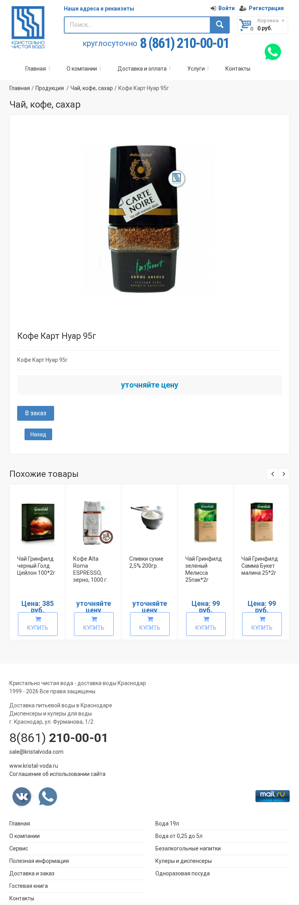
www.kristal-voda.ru (33, 766)
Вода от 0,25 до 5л (178, 836)
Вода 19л (167, 823)
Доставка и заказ (32, 873)
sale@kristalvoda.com (36, 752)
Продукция (49, 88)
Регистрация (266, 8)
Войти (226, 8)
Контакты (237, 69)
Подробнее (42, 518)
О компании (82, 69)
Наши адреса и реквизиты (99, 8)
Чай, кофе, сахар (91, 88)
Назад (38, 434)
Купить (37, 628)
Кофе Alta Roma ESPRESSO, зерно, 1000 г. (90, 569)
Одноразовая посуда (182, 873)
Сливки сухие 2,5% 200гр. (146, 562)
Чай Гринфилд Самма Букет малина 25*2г (259, 566)
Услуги (196, 69)
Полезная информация (39, 861)
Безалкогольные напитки (188, 848)
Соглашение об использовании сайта (57, 774)
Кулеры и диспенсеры (183, 861)
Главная (35, 69)
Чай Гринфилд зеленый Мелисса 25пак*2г (203, 569)
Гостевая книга (28, 886)
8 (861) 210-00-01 (184, 43)
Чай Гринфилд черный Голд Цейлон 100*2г (36, 566)
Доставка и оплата (142, 69)
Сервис (18, 848)
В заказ (35, 413)
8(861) (58, 737)
